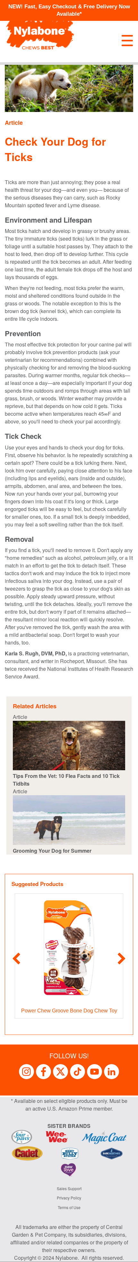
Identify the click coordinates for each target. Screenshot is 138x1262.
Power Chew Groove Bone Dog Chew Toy (69, 1010)
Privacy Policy (69, 1197)
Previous (16, 959)
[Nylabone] (40, 31)
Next (121, 959)
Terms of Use (69, 1207)
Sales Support (69, 1188)
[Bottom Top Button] (124, 1254)
